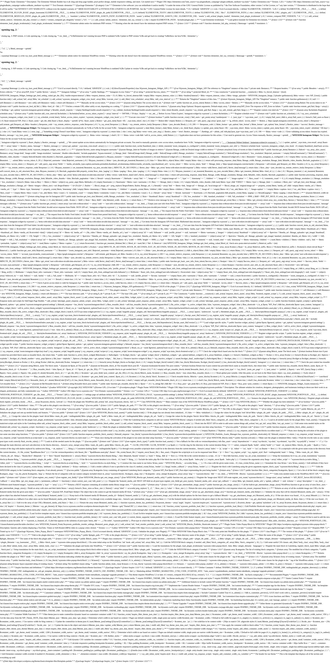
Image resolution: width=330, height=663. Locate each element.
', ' (7, 48)
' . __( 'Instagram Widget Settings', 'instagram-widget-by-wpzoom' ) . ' (250, 142)
